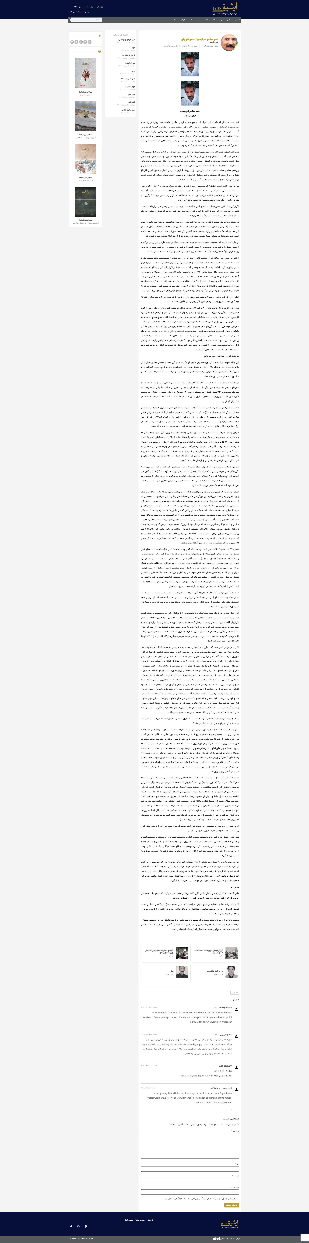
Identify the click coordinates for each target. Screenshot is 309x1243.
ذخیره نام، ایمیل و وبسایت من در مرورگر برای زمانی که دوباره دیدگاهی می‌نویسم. (201, 1198)
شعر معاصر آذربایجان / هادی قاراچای (199, 39)
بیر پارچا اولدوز (130, 63)
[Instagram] (78, 1226)
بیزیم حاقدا (77, 6)
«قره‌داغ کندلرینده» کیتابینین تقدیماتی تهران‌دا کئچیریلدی (159, 951)
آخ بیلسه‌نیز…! (130, 86)
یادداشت (192, 19)
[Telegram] (85, 1226)
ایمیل (235, 1176)
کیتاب (174, 19)
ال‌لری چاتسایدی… (128, 55)
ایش (171, 971)
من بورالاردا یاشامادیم (215, 971)
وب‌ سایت (234, 1187)
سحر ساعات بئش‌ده (128, 110)
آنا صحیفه (237, 19)
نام (237, 1164)
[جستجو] (69, 20)
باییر (133, 71)
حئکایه (215, 19)
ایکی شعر (131, 94)
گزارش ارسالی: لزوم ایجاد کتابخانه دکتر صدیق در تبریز (208, 951)
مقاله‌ (207, 19)
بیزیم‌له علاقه (89, 6)
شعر (228, 19)
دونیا (133, 47)
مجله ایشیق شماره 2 (85, 177)
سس (200, 19)
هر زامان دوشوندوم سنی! (126, 39)
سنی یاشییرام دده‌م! (128, 78)
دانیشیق (183, 19)
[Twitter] (71, 1226)
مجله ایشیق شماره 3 (85, 135)
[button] (234, 993)
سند (167, 19)
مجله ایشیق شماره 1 (85, 220)
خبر (222, 19)
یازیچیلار (100, 6)
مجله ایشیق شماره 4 (85, 92)
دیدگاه (235, 1131)
